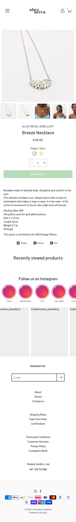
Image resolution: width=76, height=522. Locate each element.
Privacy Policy (38, 446)
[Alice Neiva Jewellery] (38, 10)
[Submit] (61, 377)
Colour (38, 148)
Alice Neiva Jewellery (42, 509)
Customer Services (38, 441)
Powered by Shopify (38, 512)
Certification (38, 423)
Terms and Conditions (38, 437)
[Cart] (69, 10)
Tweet (24, 243)
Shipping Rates (38, 414)
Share (40, 243)
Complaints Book (38, 450)
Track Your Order (38, 419)
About (38, 392)
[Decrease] (31, 163)
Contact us (38, 401)
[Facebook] (40, 491)
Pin (56, 243)
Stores (38, 396)
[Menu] (7, 10)
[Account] (62, 10)
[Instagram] (35, 491)
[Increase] (44, 163)
